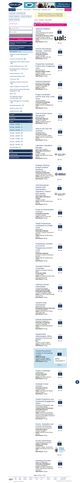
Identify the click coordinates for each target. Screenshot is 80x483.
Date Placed (37, 22)
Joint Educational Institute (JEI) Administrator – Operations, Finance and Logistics (43, 189)
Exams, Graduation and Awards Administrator (44, 425)
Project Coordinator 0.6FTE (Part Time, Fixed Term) (45, 97)
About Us (16, 481)
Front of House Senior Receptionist (44, 114)
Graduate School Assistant (42, 385)
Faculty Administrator (43, 441)
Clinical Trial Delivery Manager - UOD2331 (43, 50)
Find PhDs (19, 9)
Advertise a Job (46, 9)
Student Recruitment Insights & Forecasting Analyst (44, 353)
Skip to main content (6, 1)
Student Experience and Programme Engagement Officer (45, 401)
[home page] (16, 5)
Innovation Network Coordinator (43, 267)
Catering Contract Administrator (42, 286)
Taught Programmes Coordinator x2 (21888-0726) (44, 225)
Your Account (59, 9)
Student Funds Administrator (41, 304)
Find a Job (12, 9)
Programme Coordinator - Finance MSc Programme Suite (45, 66)
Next (44, 475)
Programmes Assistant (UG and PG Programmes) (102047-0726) (44, 247)
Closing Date (45, 22)
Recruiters (68, 9)
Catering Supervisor (43, 81)
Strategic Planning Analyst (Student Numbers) (42, 167)
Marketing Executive (43, 461)
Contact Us (21, 481)
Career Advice (27, 9)
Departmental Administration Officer (44, 335)
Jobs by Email (36, 9)
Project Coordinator (43, 371)
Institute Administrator (44, 319)
